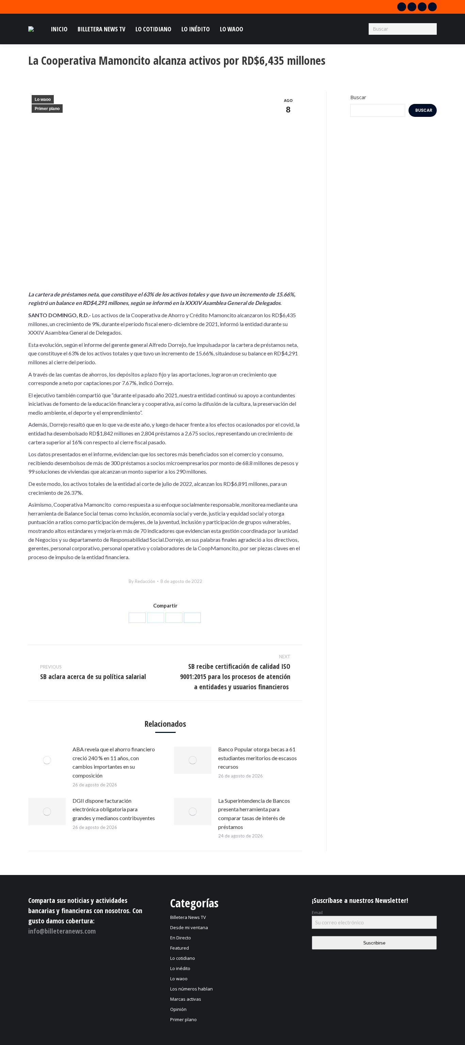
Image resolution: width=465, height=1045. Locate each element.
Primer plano (47, 108)
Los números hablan (191, 989)
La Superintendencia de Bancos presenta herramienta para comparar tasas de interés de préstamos (254, 813)
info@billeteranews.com (62, 931)
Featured (179, 948)
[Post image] (47, 760)
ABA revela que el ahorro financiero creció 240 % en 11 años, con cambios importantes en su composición (114, 762)
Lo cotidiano (182, 958)
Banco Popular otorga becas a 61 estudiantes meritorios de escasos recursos (257, 758)
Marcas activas (185, 999)
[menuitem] (59, 29)
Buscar (358, 97)
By (142, 581)
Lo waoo (43, 99)
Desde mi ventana (189, 927)
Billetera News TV (188, 917)
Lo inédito (180, 968)
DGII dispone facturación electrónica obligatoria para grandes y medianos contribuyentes (114, 809)
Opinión (178, 1009)
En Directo (180, 938)
